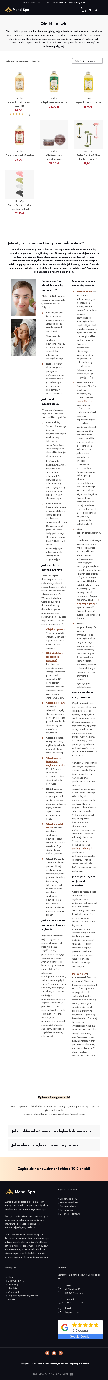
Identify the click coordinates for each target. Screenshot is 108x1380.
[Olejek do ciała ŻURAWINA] (19, 134)
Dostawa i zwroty (16, 1280)
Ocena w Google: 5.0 (76, 2)
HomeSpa (88, 151)
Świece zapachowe (69, 1202)
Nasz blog (13, 1284)
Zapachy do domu (68, 1198)
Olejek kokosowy (55, 702)
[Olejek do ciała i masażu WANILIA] (19, 81)
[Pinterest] (61, 1353)
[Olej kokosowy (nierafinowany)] (54, 134)
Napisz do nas (72, 1312)
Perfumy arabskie (68, 1206)
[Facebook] (47, 1353)
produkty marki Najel (82, 848)
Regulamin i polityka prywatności (23, 1295)
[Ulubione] (90, 10)
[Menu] (102, 10)
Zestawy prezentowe (70, 1213)
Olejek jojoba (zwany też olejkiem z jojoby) (55, 761)
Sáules (20, 98)
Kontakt (11, 1299)
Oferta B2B (13, 1292)
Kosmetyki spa (66, 1210)
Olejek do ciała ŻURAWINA (19, 155)
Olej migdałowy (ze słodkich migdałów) (54, 656)
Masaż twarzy (79, 973)
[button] (54, 1131)
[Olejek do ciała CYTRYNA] (88, 81)
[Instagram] (54, 1353)
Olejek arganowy (55, 629)
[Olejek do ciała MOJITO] (54, 81)
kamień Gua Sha (84, 401)
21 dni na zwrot (56, 2)
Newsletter (13, 1288)
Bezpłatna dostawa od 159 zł (34, 2)
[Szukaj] (96, 10)
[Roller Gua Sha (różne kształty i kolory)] (88, 134)
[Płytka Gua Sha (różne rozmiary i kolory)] (19, 184)
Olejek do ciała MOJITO (54, 102)
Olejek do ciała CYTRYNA (88, 102)
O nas (11, 1277)
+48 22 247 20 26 (74, 1302)
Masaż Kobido (84, 291)
